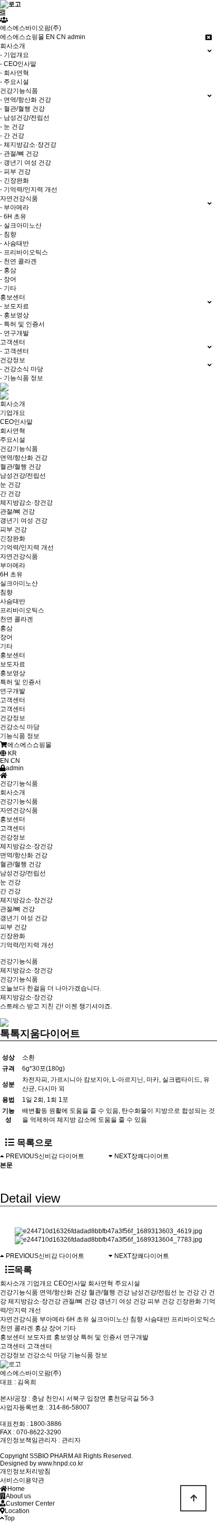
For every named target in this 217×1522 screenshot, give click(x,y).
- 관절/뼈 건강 (19, 153)
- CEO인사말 (18, 64)
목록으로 (33, 1143)
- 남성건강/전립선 (25, 117)
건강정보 (12, 837)
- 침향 (8, 234)
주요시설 (127, 1283)
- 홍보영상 (14, 315)
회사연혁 (100, 1283)
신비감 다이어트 (61, 1156)
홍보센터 (12, 819)
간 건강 (10, 891)
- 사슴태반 (14, 243)
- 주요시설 (14, 82)
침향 (136, 1319)
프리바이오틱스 (193, 1319)
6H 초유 (77, 1319)
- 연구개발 (14, 333)
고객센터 (12, 828)
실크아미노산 (110, 1319)
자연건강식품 (19, 810)
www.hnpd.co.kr (60, 1463)
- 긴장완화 (14, 180)
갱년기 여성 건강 (23, 918)
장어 (55, 1328)
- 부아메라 (14, 207)
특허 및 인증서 (101, 1337)
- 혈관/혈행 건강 (22, 108)
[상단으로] (193, 1498)
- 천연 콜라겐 (18, 261)
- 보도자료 (14, 306)
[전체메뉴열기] (3, 12)
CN (61, 37)
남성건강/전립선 (23, 873)
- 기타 (8, 288)
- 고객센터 (14, 351)
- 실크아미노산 (21, 225)
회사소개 (12, 792)
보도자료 (39, 1337)
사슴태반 (157, 1319)
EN (50, 37)
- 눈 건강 (12, 126)
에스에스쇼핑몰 (22, 37)
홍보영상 (66, 1337)
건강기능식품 (19, 801)
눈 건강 (10, 882)
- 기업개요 (14, 55)
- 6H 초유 (13, 216)
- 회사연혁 (14, 73)
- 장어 (8, 279)
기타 (69, 1328)
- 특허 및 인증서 (22, 324)
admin (76, 37)
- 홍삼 (8, 270)
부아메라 (52, 1319)
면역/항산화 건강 (23, 855)
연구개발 (136, 1337)
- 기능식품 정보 (21, 378)
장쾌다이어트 (150, 1156)
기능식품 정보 (87, 1355)
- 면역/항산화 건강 (25, 99)
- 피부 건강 (15, 171)
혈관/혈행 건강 (20, 864)
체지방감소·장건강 (26, 900)
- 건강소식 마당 (21, 369)
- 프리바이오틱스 (24, 252)
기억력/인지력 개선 (27, 945)
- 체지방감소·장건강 (28, 144)
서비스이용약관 (22, 1480)
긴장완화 (12, 936)
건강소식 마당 (46, 1355)
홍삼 (41, 1328)
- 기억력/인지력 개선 (28, 189)
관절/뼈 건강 (17, 909)
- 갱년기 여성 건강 (25, 162)
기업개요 (39, 1283)
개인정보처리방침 (25, 1471)
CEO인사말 (70, 1283)
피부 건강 (13, 927)
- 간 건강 (12, 135)
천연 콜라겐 (16, 1328)
